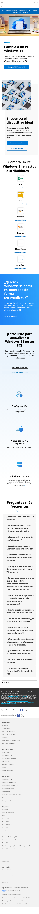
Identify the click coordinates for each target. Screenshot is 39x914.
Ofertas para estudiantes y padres (10, 797)
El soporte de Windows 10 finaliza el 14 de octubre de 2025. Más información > (19, 11)
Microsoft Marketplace (7, 852)
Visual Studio (5, 861)
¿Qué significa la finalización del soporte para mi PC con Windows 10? (20, 569)
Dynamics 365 (5, 818)
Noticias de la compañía (8, 876)
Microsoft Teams (6, 828)
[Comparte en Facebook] (18, 715)
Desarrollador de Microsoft (9, 839)
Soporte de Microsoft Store (9, 758)
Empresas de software (7, 858)
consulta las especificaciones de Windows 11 (17, 701)
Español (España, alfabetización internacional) (16, 887)
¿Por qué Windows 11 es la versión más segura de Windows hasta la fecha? (19, 528)
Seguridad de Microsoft (8, 812)
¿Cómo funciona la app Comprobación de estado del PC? (20, 671)
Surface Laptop (6, 728)
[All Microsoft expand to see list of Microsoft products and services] (2, 2)
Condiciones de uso (31, 898)
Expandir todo (20, 511)
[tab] (19, 367)
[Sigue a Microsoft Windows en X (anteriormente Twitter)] (25, 709)
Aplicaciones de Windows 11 (9, 743)
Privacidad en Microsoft (8, 879)
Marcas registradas (7, 900)
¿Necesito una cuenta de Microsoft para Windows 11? (20, 547)
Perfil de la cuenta (6, 752)
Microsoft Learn (6, 842)
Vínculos (4, 682)
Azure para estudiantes (8, 800)
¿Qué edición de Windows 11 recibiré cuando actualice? (20, 652)
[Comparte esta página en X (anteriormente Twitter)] (22, 715)
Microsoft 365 (5, 737)
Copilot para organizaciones (9, 731)
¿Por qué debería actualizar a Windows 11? (20, 518)
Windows (5, 7)
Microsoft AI (5, 809)
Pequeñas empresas (7, 831)
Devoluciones (5, 761)
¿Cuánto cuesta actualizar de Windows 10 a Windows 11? (20, 611)
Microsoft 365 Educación (8, 788)
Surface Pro (5, 725)
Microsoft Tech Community (9, 849)
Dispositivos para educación (9, 782)
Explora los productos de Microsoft (11, 740)
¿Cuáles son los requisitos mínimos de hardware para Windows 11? (19, 557)
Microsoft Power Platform (8, 855)
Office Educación (6, 791)
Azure (3, 815)
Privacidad (22, 898)
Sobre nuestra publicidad (19, 900)
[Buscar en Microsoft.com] (6, 2)
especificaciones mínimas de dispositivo (17, 696)
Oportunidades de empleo (8, 870)
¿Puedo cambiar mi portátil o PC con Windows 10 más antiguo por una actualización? (20, 599)
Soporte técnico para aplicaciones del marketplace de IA (16, 846)
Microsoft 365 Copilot (7, 825)
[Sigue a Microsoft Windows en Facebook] (21, 709)
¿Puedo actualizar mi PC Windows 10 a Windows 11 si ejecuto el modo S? (20, 630)
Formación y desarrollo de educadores (11, 794)
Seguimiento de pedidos (8, 764)
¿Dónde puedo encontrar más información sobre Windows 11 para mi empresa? (20, 642)
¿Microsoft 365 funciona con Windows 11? (20, 661)
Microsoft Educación (7, 779)
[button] (16, 67)
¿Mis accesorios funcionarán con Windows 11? (20, 538)
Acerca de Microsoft (7, 873)
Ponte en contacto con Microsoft (10, 898)
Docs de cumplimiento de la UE (10, 903)
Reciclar (4, 767)
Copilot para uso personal (8, 734)
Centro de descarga (7, 755)
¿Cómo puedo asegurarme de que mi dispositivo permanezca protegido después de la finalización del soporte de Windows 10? (20, 584)
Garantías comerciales (7, 770)
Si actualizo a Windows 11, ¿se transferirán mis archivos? (20, 620)
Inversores (5, 882)
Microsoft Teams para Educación (10, 785)
